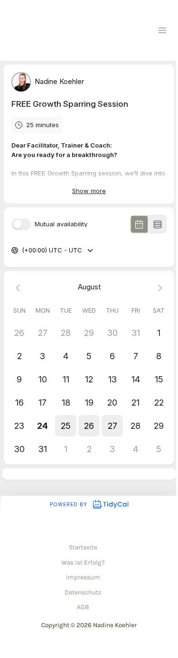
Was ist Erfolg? (83, 562)
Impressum (83, 577)
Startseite (83, 547)
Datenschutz (83, 592)
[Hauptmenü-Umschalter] (163, 30)
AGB (83, 607)
